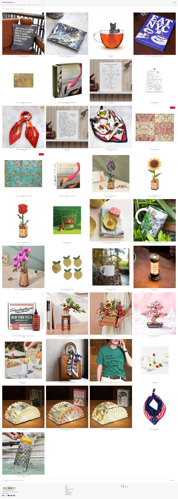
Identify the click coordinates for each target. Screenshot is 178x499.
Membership (67, 490)
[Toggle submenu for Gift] (37, 4)
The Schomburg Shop (68, 492)
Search (66, 486)
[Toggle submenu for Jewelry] (13, 4)
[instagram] (125, 487)
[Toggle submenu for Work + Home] (26, 4)
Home (3, 480)
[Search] (173, 2)
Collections (7, 480)
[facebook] (121, 487)
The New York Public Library (7, 490)
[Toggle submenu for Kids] (34, 4)
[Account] (175, 2)
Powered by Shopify (5, 493)
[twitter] (123, 487)
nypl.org (66, 491)
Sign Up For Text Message (69, 489)
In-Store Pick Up (67, 493)
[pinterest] (127, 487)
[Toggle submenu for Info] (44, 4)
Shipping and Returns (68, 494)
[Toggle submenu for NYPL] (8, 4)
